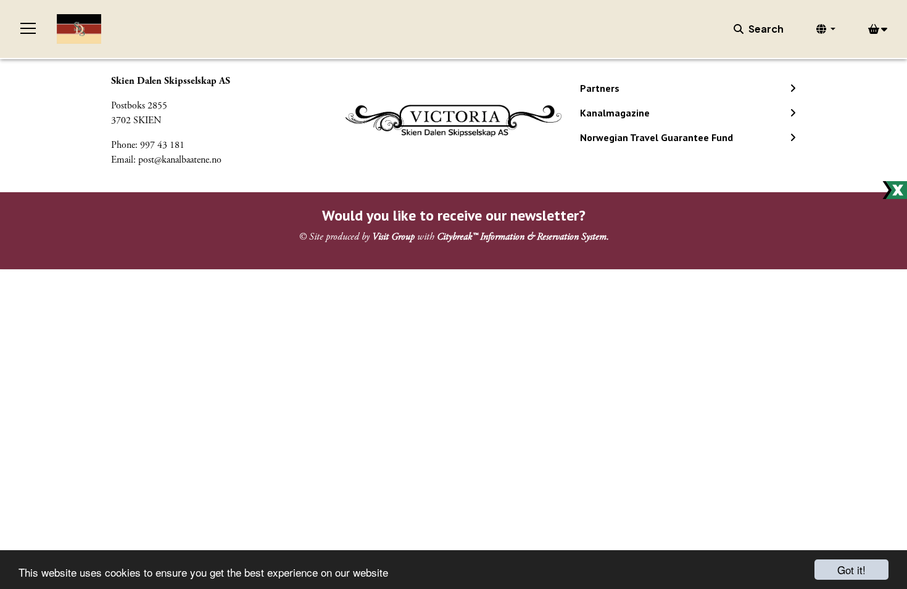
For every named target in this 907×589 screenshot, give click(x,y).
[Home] (79, 29)
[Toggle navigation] (28, 29)
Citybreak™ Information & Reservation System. (523, 236)
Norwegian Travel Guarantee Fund (656, 137)
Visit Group (393, 236)
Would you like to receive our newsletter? (454, 215)
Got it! (851, 569)
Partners (599, 88)
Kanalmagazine (615, 113)
